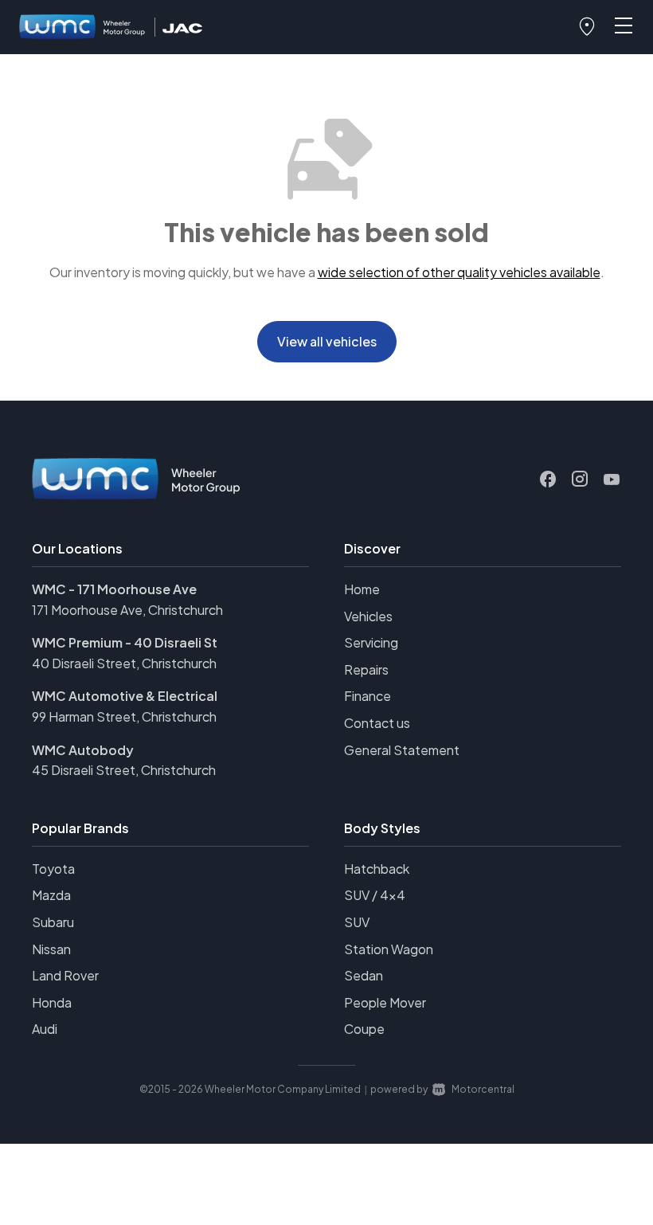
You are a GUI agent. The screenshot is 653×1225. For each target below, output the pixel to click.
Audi (44, 1028)
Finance (367, 695)
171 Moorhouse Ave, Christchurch (127, 609)
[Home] (83, 27)
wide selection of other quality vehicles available (459, 272)
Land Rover (65, 975)
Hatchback (376, 868)
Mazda (51, 894)
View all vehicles (327, 341)
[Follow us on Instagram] (579, 479)
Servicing (371, 642)
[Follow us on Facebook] (547, 479)
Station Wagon (388, 949)
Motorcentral (483, 1089)
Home (362, 589)
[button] (587, 27)
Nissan (51, 949)
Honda (52, 1002)
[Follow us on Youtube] (611, 479)
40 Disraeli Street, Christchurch (124, 663)
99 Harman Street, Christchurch (124, 716)
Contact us (377, 722)
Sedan (363, 975)
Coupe (364, 1028)
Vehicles (368, 616)
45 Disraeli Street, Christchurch (124, 769)
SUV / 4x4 (374, 894)
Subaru (53, 922)
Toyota (53, 868)
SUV (357, 922)
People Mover (385, 1002)
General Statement (401, 750)
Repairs (366, 669)
